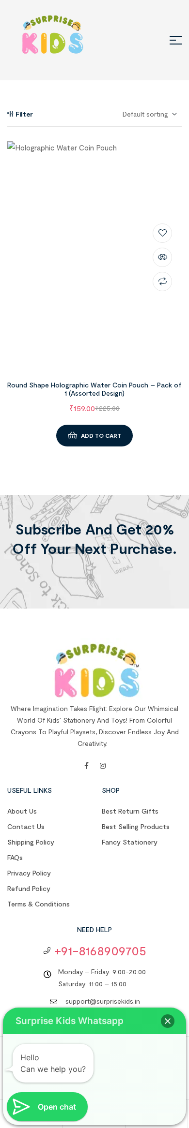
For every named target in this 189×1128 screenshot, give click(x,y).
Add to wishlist (162, 233)
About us (22, 811)
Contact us (26, 826)
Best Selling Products (136, 826)
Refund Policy (28, 888)
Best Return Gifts (130, 811)
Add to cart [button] (101, 435)
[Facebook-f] (86, 765)
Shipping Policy (30, 842)
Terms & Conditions (38, 904)
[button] (167, 1021)
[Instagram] (103, 765)
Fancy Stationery (130, 842)
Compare (162, 281)
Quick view (162, 257)
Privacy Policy (29, 873)
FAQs (15, 857)
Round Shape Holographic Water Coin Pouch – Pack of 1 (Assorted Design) (94, 389)
